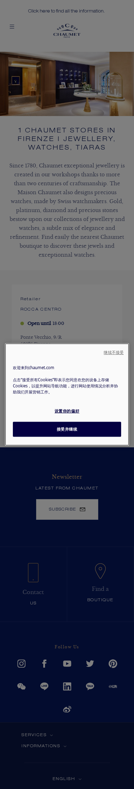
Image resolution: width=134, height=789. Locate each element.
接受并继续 (67, 429)
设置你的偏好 (67, 411)
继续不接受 (114, 352)
